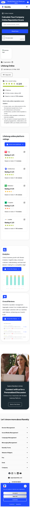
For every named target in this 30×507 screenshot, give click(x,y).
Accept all (15, 493)
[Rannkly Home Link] (6, 7)
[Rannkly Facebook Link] (9, 473)
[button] (27, 7)
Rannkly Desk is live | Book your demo (16, 2)
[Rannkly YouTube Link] (20, 473)
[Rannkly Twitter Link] (15, 473)
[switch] (25, 486)
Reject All (15, 496)
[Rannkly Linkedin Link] (18, 473)
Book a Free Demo (15, 404)
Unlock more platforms (15, 144)
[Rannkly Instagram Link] (12, 473)
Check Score (15, 31)
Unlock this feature (12, 269)
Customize (15, 499)
